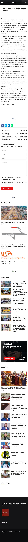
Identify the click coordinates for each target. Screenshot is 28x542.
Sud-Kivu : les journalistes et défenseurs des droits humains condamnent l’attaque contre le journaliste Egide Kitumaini (18, 436)
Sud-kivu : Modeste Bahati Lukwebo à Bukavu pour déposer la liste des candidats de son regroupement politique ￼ (19, 426)
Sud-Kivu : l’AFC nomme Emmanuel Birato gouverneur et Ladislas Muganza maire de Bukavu (18, 473)
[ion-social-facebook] (14, 538)
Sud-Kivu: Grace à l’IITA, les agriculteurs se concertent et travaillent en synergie (12, 262)
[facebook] (2, 125)
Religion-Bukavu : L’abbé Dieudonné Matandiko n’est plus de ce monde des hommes (19, 463)
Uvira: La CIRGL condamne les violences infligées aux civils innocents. (12, 222)
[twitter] (5, 125)
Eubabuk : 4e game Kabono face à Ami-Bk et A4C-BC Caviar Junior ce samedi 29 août (20, 309)
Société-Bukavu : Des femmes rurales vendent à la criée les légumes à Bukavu (17, 454)
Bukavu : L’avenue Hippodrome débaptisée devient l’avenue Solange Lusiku (17, 444)
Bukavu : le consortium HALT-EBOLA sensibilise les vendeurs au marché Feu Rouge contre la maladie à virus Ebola (19, 284)
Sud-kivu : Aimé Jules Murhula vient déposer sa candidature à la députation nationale (19, 415)
